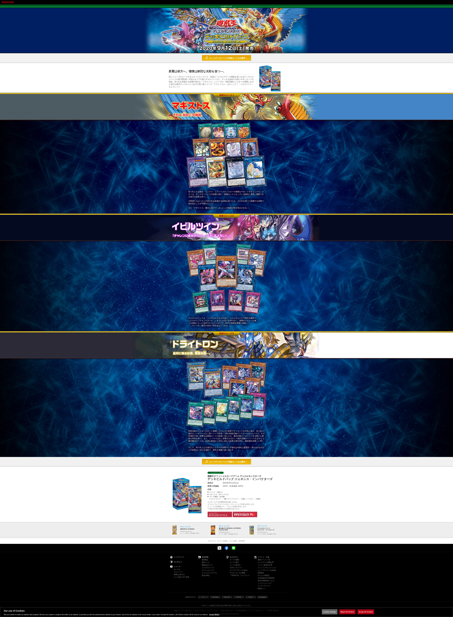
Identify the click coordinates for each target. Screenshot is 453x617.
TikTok (238, 597)
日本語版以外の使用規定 (266, 578)
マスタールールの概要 (237, 573)
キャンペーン (178, 572)
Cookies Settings (329, 612)
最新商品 (205, 560)
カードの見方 (234, 562)
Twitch (250, 597)
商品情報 (205, 557)
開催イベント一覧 (264, 560)
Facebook (226, 548)
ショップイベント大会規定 (267, 570)
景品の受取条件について (266, 580)
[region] (226, 612)
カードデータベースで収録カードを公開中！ (228, 58)
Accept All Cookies (366, 612)
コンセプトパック (208, 567)
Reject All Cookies (347, 612)
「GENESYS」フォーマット (240, 575)
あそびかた (234, 557)
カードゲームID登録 (265, 562)
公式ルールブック (236, 567)
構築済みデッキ (207, 565)
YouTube (215, 597)
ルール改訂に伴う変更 (181, 577)
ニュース (177, 566)
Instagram (262, 597)
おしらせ (177, 569)
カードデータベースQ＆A (238, 570)
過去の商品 (206, 575)
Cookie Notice (214, 614)
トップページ (179, 557)
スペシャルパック (208, 570)
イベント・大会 (263, 557)
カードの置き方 (235, 565)
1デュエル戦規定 (263, 575)
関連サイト (261, 588)
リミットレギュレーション (267, 567)
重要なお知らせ (179, 574)
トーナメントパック (265, 583)
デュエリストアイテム (209, 573)
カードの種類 (234, 560)
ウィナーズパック (264, 586)
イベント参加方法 (264, 565)
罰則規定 (261, 573)
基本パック (206, 562)
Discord (227, 597)
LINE (233, 548)
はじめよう (178, 562)
